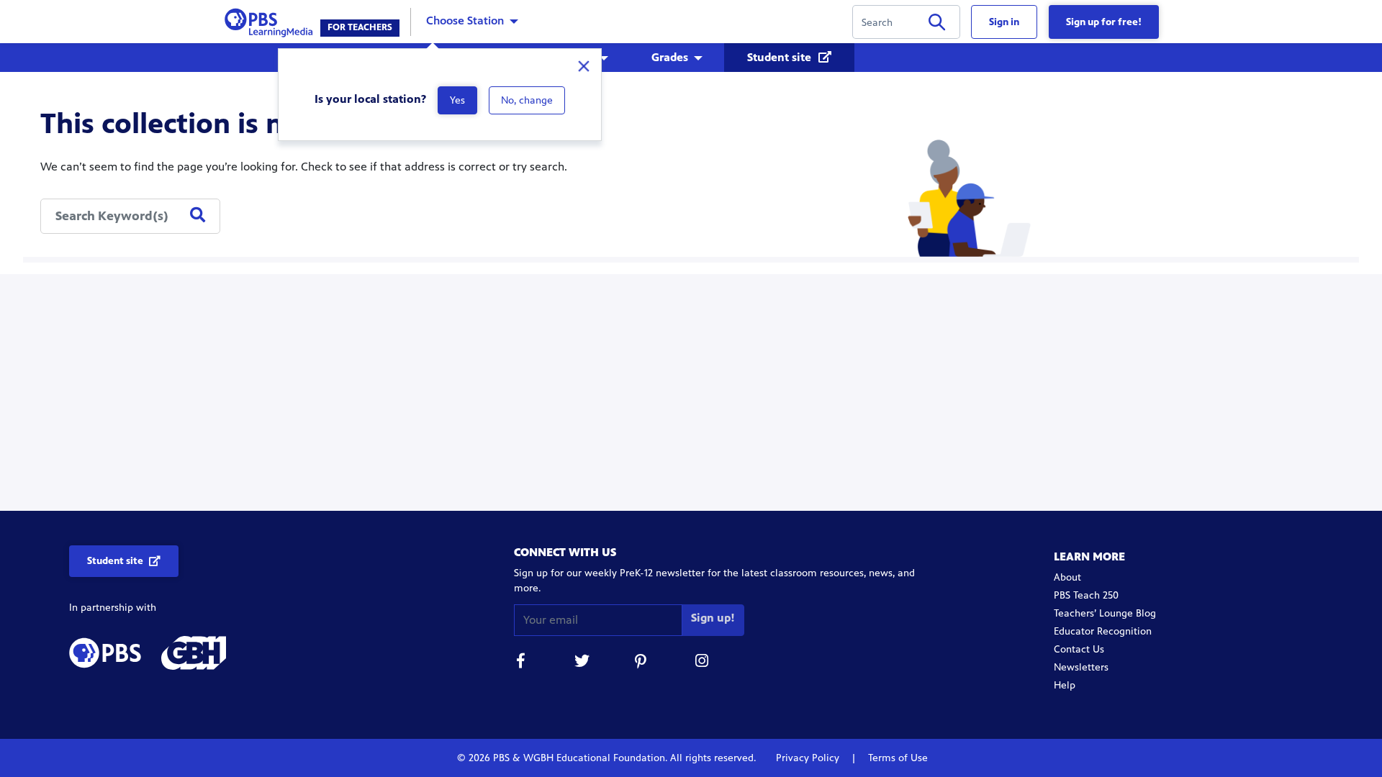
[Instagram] (702, 663)
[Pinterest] (642, 663)
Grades (669, 57)
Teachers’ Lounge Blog (1105, 613)
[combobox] (130, 216)
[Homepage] (271, 20)
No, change (527, 100)
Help (1064, 685)
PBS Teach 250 (1086, 595)
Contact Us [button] (1079, 649)
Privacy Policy (809, 758)
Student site (780, 57)
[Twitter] (581, 663)
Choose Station (465, 20)
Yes (457, 100)
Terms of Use (896, 758)
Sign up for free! (1104, 22)
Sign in (1004, 22)
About (1067, 577)
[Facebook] (521, 663)
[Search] (936, 25)
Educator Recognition (1103, 631)
